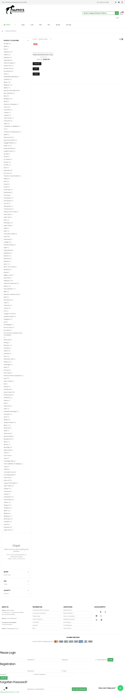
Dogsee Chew (8, 151)
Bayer (6, 82)
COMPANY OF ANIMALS (11, 126)
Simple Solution (9, 422)
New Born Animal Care (11, 294)
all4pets (6, 52)
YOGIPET (6, 522)
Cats (32, 25)
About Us (35, 625)
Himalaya (7, 223)
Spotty (6, 444)
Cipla (5, 123)
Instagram (101, 616)
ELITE (5, 168)
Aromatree (7, 71)
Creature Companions (11, 132)
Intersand (7, 239)
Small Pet (7, 428)
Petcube (6, 348)
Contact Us (36, 622)
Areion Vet (7, 66)
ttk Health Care (9, 472)
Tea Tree (7, 455)
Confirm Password (39, 674)
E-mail (64, 671)
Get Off (6, 203)
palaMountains (9, 316)
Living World (8, 250)
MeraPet (6, 270)
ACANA (6, 44)
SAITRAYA (7, 398)
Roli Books (7, 389)
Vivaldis (6, 508)
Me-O (6, 264)
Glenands (7, 206)
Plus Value (7, 373)
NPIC (5, 297)
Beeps (6, 88)
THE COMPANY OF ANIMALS (12, 464)
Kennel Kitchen (9, 245)
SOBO (6, 431)
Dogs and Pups (9, 148)
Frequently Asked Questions (41, 610)
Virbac (6, 502)
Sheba (6, 420)
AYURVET (7, 79)
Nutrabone (7, 300)
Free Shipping (67, 625)
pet (5, 322)
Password (65, 660)
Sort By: (35, 39)
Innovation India (9, 234)
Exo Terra (7, 173)
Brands (58, 25)
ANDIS (6, 55)
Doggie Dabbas (9, 143)
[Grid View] (120, 39)
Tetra (5, 458)
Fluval (6, 184)
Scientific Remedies (10, 411)
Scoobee (7, 414)
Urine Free (7, 478)
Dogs (23, 25)
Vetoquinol (7, 497)
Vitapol (6, 505)
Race (5, 378)
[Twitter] (119, 2)
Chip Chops (8, 118)
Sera (5, 417)
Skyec (6, 425)
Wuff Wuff (7, 519)
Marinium (7, 259)
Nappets (7, 281)
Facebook (105, 612)
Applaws (7, 57)
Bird (40, 25)
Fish (49, 25)
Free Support (67, 622)
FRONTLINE (7, 192)
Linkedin (96, 620)
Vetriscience (8, 500)
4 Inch (5, 584)
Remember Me (102, 660)
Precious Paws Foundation (12, 376)
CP (4, 129)
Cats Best (7, 110)
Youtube (96, 616)
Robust (6, 387)
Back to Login (15, 692)
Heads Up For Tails (10, 212)
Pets (5, 356)
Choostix (7, 121)
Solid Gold (7, 433)
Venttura (7, 491)
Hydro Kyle (7, 225)
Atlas (5, 74)
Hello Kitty (7, 214)
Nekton (6, 286)
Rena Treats (8, 381)
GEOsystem (7, 201)
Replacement (67, 610)
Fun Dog (6, 195)
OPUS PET (7, 305)
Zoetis (6, 524)
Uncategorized (9, 475)
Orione (6, 308)
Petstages (7, 365)
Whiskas (6, 513)
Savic (5, 409)
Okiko (6, 303)
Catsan (6, 112)
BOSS (5, 101)
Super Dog (7, 450)
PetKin (6, 351)
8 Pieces (6, 593)
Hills (5, 220)
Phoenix (6, 370)
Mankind (6, 253)
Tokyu (6, 466)
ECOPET (6, 165)
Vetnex (6, 494)
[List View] (122, 39)
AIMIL (5, 46)
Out (5, 311)
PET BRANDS (7, 325)
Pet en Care (8, 327)
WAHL (5, 511)
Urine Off (7, 480)
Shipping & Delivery (69, 619)
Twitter (100, 612)
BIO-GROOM (8, 93)
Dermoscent (8, 137)
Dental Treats (45, 53)
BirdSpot (6, 99)
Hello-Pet (7, 217)
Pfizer (5, 367)
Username (30, 660)
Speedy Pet (7, 439)
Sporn (6, 442)
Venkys (6, 489)
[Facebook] (122, 2)
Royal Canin (8, 392)
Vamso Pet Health (10, 483)
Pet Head (7, 330)
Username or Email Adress (35, 689)
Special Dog (8, 436)
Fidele (6, 179)
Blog (34, 628)
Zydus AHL (7, 530)
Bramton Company (10, 104)
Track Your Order (104, 2)
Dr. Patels (7, 159)
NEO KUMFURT (8, 289)
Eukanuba (7, 170)
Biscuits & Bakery (37, 53)
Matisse (6, 261)
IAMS (5, 228)
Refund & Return (68, 613)
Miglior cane (8, 275)
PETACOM (7, 340)
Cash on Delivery (38, 619)
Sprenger (7, 447)
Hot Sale (68, 25)
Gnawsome (7, 209)
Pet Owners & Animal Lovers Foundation (13, 334)
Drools (6, 162)
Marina (6, 256)
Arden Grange (8, 63)
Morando (7, 278)
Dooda (6, 154)
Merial (6, 272)
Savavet (6, 406)
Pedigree (7, 319)
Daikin (6, 134)
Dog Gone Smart (9, 140)
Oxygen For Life (9, 314)
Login (117, 18)
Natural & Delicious (10, 283)
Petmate (6, 353)
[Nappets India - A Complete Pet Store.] (14, 9)
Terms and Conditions (39, 613)
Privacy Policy (67, 628)
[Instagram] (115, 2)
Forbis (6, 187)
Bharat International (10, 90)
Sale (5, 403)
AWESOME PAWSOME (10, 77)
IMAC (5, 231)
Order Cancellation (69, 616)
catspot (6, 115)
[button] (120, 688)
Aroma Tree (8, 68)
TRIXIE (6, 469)
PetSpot (6, 362)
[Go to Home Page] (2, 31)
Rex (5, 384)
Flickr (101, 620)
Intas (5, 236)
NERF (5, 292)
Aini (5, 49)
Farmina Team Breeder (11, 176)
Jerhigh (6, 242)
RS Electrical (8, 395)
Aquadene (7, 60)
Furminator (7, 198)
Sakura (6, 400)
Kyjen (5, 247)
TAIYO (6, 453)
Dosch (6, 157)
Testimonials (36, 616)
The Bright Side (9, 461)
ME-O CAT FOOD (9, 267)
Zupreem (7, 527)
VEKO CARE (7, 486)
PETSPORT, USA (8, 359)
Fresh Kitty (7, 190)
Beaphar (7, 85)
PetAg (6, 342)
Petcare (6, 345)
